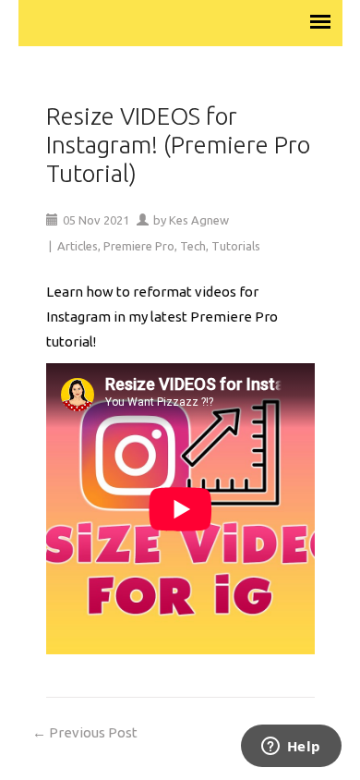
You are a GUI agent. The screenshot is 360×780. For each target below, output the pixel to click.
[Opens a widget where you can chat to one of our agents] (291, 748)
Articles (77, 245)
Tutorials (235, 245)
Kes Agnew (199, 219)
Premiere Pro (138, 245)
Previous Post (85, 732)
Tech (193, 245)
